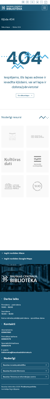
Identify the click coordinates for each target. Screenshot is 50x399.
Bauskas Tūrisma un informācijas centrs (19, 377)
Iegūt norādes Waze (14, 253)
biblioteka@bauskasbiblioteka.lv (16, 352)
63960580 (6, 332)
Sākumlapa (5, 27)
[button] (37, 2)
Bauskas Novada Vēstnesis (14, 371)
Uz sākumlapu (24, 95)
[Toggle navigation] (44, 7)
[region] (25, 229)
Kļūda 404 (17, 27)
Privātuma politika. (28, 387)
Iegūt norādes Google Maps (18, 260)
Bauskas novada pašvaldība (14, 365)
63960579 (6, 339)
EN (32, 2)
